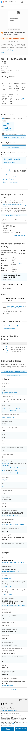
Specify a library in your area (13, 215)
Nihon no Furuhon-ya (10, 326)
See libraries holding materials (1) (14, 137)
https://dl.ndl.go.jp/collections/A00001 (13, 605)
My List (5, 171)
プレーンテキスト (7, 349)
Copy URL (10, 171)
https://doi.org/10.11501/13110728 (12, 562)
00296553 (16, 471)
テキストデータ (6, 586)
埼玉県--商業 (5, 463)
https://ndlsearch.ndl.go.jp (10, 515)
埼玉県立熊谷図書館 (18, 235)
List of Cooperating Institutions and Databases (12, 205)
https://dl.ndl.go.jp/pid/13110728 (12, 571)
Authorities (13, 410)
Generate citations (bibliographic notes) (14, 175)
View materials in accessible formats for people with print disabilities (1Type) (12, 160)
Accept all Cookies (21, 728)
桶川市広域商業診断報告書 (9, 393)
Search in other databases (11, 182)
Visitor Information (22, 264)
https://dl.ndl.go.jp (7, 685)
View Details (23, 99)
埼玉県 (4, 408)
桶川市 (4, 471)
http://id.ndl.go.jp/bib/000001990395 (13, 524)
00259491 (17, 408)
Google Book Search (10, 328)
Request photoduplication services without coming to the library (8, 128)
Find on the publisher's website (15, 38)
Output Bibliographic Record (11, 179)
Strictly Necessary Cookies (7, 728)
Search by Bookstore (14, 147)
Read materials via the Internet (9, 710)
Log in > (3, 52)
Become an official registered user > (10, 50)
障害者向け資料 (6, 578)
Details (13, 723)
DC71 (3, 486)
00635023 (5, 465)
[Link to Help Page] (18, 30)
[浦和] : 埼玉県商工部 (8, 417)
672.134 (4, 480)
